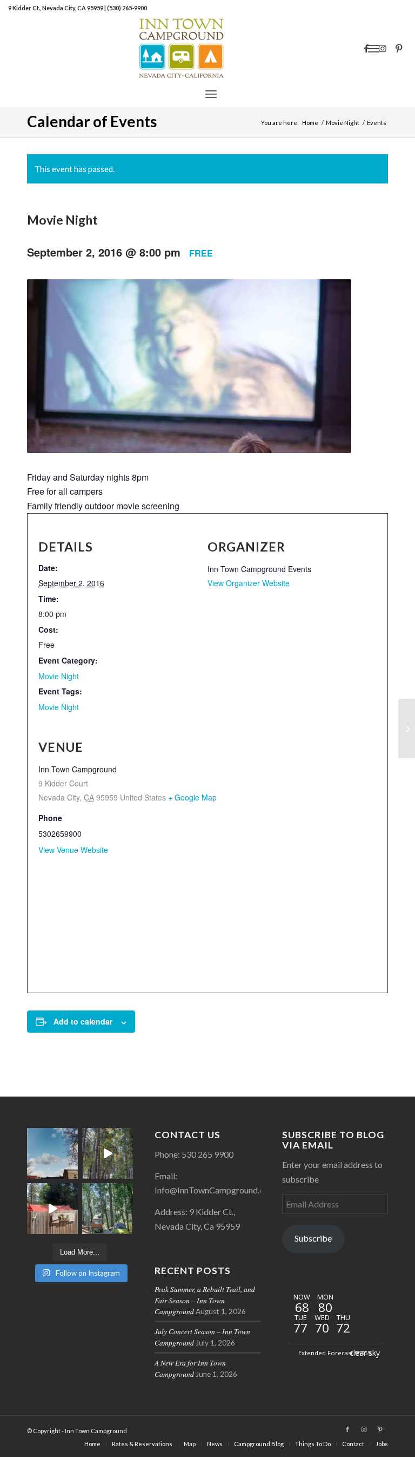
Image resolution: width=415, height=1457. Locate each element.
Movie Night (58, 676)
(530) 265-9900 (127, 7)
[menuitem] (211, 94)
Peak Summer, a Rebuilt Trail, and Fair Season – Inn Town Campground (205, 1300)
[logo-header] (207, 48)
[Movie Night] (406, 728)
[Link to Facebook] (366, 48)
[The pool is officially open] (52, 1208)
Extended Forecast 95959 (334, 1353)
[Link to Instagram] (382, 48)
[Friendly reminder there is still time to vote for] (107, 1208)
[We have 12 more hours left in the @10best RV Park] (107, 1153)
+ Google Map (192, 797)
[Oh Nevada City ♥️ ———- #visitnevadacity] (52, 1153)
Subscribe (313, 1238)
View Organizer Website (249, 582)
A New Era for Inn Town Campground (190, 1368)
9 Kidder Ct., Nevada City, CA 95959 (56, 7)
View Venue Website (73, 849)
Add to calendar (82, 1021)
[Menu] (211, 94)
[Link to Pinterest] (399, 48)
